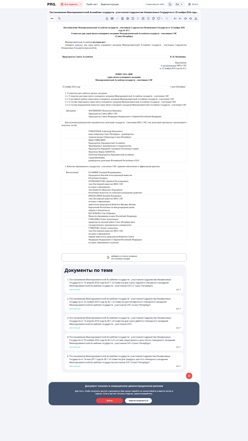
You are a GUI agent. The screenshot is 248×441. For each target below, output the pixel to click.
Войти (110, 400)
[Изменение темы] (170, 4)
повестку (79, 45)
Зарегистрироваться (138, 400)
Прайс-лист (92, 4)
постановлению (169, 65)
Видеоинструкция (110, 4)
